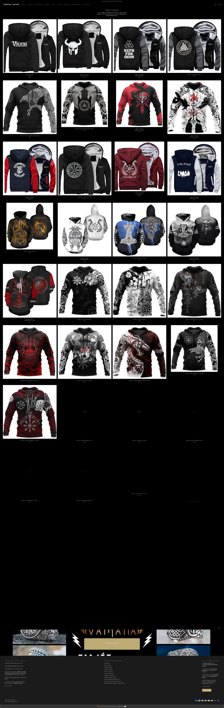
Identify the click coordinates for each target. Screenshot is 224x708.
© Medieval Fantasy (10, 699)
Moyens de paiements (108, 673)
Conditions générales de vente (110, 677)
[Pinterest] (10, 686)
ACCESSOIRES (38, 4)
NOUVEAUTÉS (67, 4)
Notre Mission (107, 663)
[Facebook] (5, 686)
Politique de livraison (108, 669)
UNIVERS (59, 4)
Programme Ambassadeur (109, 675)
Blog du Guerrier (107, 665)
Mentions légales (121, 706)
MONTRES (30, 4)
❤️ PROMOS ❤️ (76, 4)
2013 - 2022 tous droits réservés (11, 701)
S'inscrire (207, 690)
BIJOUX (24, 4)
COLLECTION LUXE (86, 4)
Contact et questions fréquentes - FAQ (111, 679)
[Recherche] (218, 4)
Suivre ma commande (108, 671)
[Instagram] (7, 686)
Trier (219, 627)
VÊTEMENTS (47, 4)
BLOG (53, 4)
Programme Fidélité (108, 667)
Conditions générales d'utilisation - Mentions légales (114, 683)
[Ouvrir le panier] (220, 4)
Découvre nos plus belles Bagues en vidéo (112, 681)
